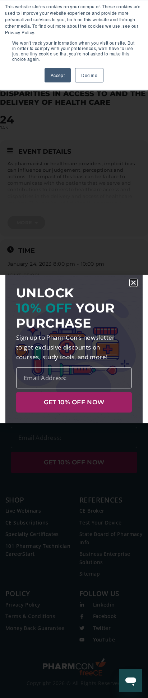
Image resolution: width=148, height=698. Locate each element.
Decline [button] (89, 75)
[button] (133, 283)
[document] (74, 349)
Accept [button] (58, 75)
